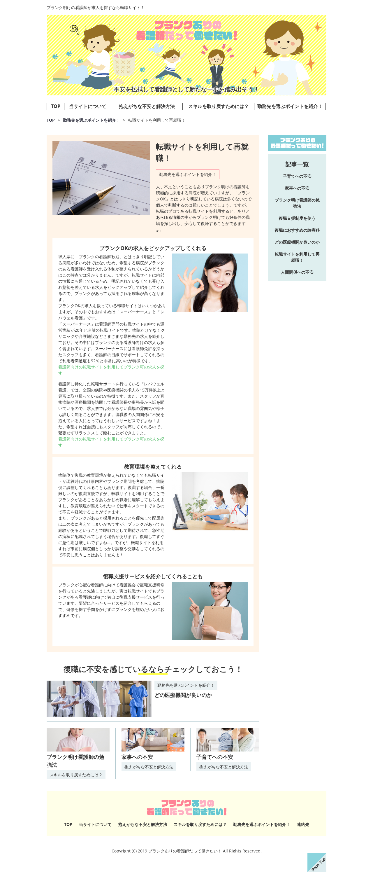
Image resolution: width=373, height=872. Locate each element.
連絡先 (303, 824)
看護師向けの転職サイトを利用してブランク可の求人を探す (111, 370)
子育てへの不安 (214, 756)
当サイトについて (87, 106)
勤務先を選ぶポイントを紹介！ (290, 106)
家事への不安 (137, 756)
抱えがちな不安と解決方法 (147, 106)
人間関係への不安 (297, 272)
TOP (55, 106)
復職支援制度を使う (297, 218)
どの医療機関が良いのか (183, 694)
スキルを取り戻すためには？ (218, 106)
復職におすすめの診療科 (297, 230)
